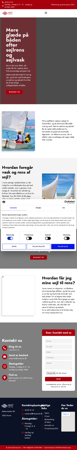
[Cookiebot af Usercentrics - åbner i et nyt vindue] (66, 202)
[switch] (29, 238)
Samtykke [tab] (13, 208)
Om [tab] (63, 208)
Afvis (14, 246)
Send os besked (18, 355)
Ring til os (15, 346)
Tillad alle (63, 246)
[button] (46, 12)
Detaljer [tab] (38, 208)
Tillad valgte (38, 246)
